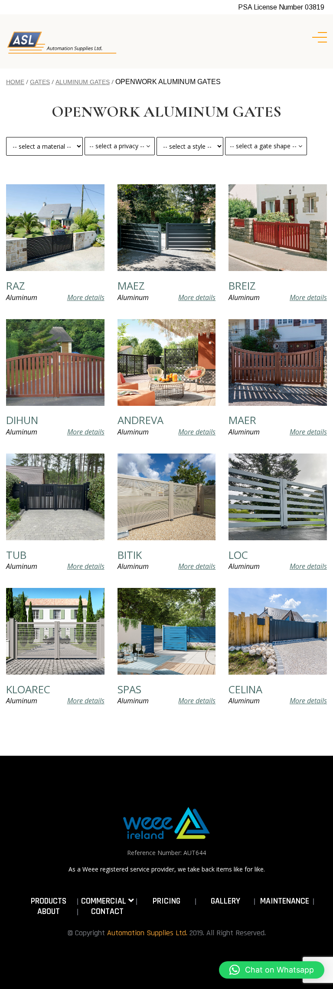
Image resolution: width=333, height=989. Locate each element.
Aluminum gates (83, 81)
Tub (16, 555)
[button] (271, 970)
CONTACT (107, 911)
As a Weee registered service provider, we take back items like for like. (167, 869)
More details (85, 297)
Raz (15, 286)
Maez (131, 286)
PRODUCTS (48, 901)
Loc (238, 555)
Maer (242, 420)
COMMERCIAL (104, 901)
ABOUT (48, 911)
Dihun (22, 420)
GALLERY (225, 901)
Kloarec (28, 689)
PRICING (166, 901)
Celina (245, 689)
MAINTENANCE (284, 901)
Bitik (130, 555)
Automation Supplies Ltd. (147, 933)
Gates (40, 81)
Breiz (242, 286)
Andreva (140, 420)
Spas (129, 689)
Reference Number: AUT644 (166, 853)
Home (15, 81)
